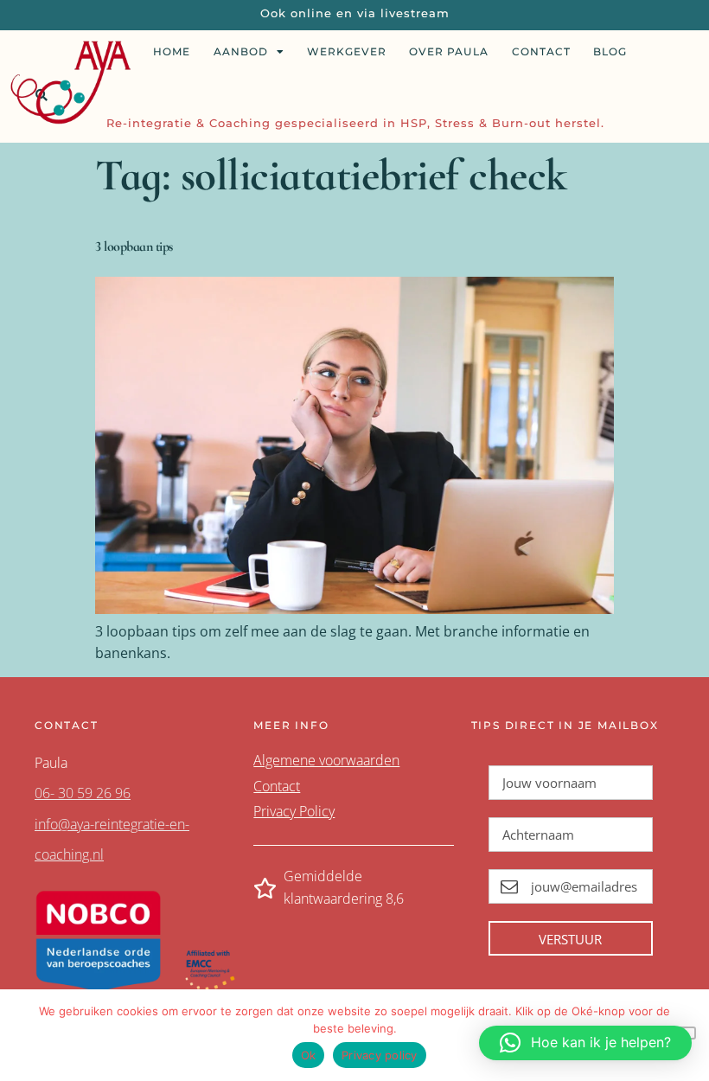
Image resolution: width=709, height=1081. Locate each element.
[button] (585, 1043)
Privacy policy (380, 1055)
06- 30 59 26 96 (83, 793)
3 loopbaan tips (134, 246)
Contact (541, 51)
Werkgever (346, 51)
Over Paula (449, 51)
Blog (610, 51)
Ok (308, 1055)
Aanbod (241, 51)
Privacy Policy (294, 811)
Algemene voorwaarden (326, 760)
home (171, 51)
